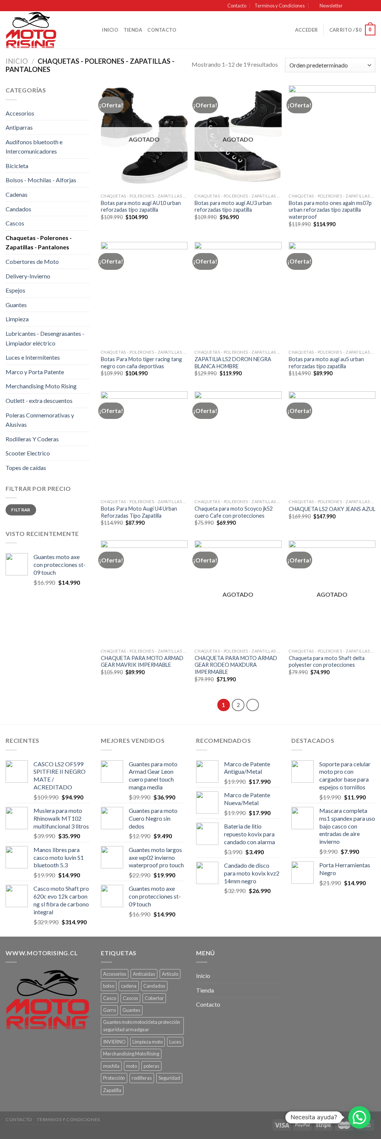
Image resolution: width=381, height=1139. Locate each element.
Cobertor (154, 998)
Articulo (170, 974)
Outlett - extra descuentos (39, 400)
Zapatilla (112, 1090)
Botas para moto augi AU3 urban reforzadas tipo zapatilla (233, 206)
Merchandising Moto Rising (41, 385)
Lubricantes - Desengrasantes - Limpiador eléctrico (45, 338)
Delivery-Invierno (28, 276)
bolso (108, 986)
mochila (111, 1066)
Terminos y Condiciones (279, 6)
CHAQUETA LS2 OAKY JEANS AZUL (332, 509)
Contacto (236, 6)
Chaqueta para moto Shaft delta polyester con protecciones (327, 661)
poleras (151, 1066)
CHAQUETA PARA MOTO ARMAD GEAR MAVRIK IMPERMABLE (142, 661)
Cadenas (17, 194)
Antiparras (19, 127)
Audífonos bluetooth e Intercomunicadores (34, 146)
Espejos (15, 290)
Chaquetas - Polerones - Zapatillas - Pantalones (39, 242)
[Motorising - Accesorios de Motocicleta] (43, 29)
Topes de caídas (26, 467)
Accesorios (20, 113)
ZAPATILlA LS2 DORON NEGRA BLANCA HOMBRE (233, 362)
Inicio (110, 30)
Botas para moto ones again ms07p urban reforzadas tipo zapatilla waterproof (330, 210)
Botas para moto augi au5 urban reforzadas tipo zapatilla (326, 362)
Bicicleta (17, 165)
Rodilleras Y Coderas (32, 438)
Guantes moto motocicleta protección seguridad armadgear (141, 1025)
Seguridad (169, 1078)
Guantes (16, 304)
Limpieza (17, 318)
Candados (18, 208)
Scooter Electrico (28, 453)
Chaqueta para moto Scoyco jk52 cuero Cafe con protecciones (234, 512)
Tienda (133, 30)
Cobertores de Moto (32, 261)
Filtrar (21, 509)
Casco (109, 998)
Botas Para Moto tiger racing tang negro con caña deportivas (141, 362)
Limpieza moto (147, 1042)
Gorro (109, 1010)
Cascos (15, 223)
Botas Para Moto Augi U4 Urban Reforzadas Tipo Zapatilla (139, 512)
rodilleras (142, 1078)
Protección (114, 1078)
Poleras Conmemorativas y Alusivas (40, 419)
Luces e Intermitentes (33, 357)
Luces (175, 1042)
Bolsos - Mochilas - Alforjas (41, 179)
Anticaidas (144, 974)
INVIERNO (114, 1042)
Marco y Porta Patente (35, 371)
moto (131, 1066)
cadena (129, 986)
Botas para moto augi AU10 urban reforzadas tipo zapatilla (141, 206)
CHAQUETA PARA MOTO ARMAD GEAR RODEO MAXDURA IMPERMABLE (236, 665)
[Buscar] (94, 30)
